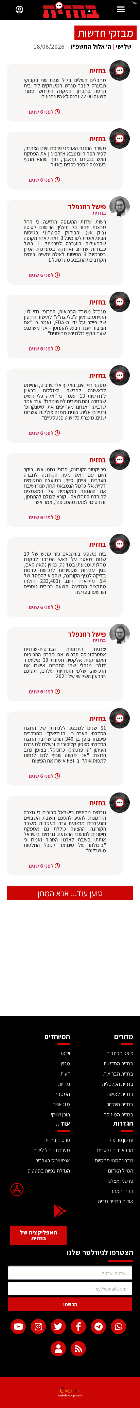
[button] (121, 10)
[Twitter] (58, 1326)
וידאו (65, 1053)
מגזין (65, 1063)
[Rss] (78, 1348)
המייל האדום (120, 1170)
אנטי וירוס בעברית (52, 1160)
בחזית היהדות (119, 1104)
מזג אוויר (61, 1104)
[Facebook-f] (78, 1326)
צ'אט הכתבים (119, 1053)
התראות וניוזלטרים (115, 1150)
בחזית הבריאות (118, 1073)
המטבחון (61, 1094)
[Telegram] (98, 1326)
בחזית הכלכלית (117, 1083)
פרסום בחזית (57, 1140)
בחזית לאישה (120, 1094)
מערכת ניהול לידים (51, 1150)
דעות (65, 1073)
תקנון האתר (122, 1191)
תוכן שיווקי (60, 1114)
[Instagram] (38, 1326)
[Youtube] (18, 1326)
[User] (58, 1348)
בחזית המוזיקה (118, 1114)
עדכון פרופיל (121, 1140)
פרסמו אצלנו (120, 1180)
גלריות (64, 1083)
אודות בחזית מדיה (115, 1201)
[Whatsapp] (118, 1326)
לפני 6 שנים (41, 111)
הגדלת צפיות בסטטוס (49, 1170)
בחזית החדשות (118, 1063)
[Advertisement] (70, 965)
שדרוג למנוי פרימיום (114, 1160)
